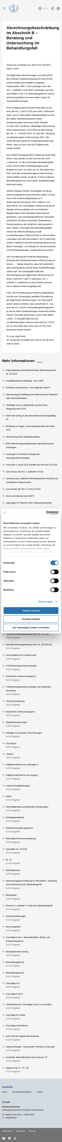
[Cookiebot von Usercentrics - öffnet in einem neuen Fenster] (46, 513)
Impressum (20, 1131)
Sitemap (32, 1131)
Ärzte (4, 1092)
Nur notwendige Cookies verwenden (31, 627)
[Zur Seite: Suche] (58, 8)
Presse (40, 1092)
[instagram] (9, 1138)
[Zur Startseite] (14, 8)
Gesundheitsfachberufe (21, 1092)
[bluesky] (3, 1138)
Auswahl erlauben (31, 619)
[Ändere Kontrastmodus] (53, 8)
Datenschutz (7, 1131)
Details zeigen (46, 601)
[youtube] (14, 1138)
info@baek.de (11, 1118)
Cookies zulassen (31, 610)
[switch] (54, 571)
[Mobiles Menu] (4, 8)
